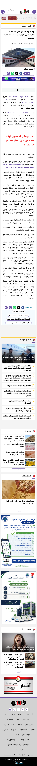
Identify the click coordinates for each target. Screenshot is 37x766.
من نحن (30, 754)
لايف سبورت (18, 749)
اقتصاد (6, 714)
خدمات (19, 724)
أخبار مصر (29, 714)
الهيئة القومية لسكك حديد (18, 112)
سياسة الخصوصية (10, 754)
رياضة (14, 714)
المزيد (18, 469)
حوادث (17, 719)
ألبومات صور (26, 734)
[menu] (34, 12)
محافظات (9, 719)
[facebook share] (20, 73)
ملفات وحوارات (25, 739)
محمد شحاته (29, 69)
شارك (26, 73)
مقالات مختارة (9, 724)
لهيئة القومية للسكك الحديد (18, 96)
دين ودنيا (13, 729)
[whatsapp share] (12, 73)
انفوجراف (10, 734)
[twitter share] (16, 73)
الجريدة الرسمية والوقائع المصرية (18, 744)
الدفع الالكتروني (18, 311)
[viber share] (6, 307)
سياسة (20, 714)
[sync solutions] (18, 763)
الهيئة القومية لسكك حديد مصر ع (18, 323)
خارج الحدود (28, 724)
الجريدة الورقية (12, 739)
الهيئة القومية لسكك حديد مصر (18, 319)
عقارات (32, 729)
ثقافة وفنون (26, 719)
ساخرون (5, 729)
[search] (3, 12)
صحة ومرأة (23, 729)
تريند (17, 734)
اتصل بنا (22, 754)
